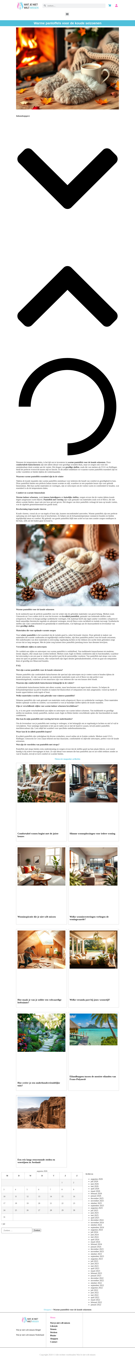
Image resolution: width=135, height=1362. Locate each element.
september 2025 (97, 1205)
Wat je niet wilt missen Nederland (30, 1335)
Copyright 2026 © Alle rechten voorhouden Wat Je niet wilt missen (67, 1355)
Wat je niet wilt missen (60, 1323)
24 (4, 1210)
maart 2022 (95, 1300)
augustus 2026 (97, 1179)
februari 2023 (96, 1273)
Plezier (53, 1335)
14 (51, 1196)
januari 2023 (96, 1275)
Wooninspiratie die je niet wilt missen (37, 916)
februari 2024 (96, 1244)
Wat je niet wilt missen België (28, 1330)
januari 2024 (96, 1247)
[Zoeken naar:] (16, 1230)
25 (16, 1210)
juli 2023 (94, 1261)
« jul (3, 1224)
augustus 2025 (97, 1208)
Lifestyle (54, 1326)
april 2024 (95, 1239)
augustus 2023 (97, 1259)
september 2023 (97, 1256)
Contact (53, 1342)
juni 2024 (95, 1234)
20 (39, 1203)
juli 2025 (94, 1210)
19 (27, 1203)
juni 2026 (95, 1184)
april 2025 (95, 1218)
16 (74, 1196)
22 (62, 1203)
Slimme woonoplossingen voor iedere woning (92, 833)
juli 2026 (94, 1181)
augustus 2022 (97, 1288)
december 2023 (97, 1249)
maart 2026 (95, 1191)
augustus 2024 (97, 1230)
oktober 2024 (96, 1225)
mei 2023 (94, 1266)
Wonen (53, 1329)
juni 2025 (95, 1213)
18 (16, 1203)
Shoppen (47, 1310)
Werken (53, 1332)
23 (74, 1203)
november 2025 (97, 1201)
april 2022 (95, 1297)
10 (4, 1196)
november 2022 (97, 1280)
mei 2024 (94, 1237)
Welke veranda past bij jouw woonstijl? (90, 999)
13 (39, 1196)
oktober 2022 (96, 1283)
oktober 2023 (96, 1254)
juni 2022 (95, 1292)
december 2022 (97, 1278)
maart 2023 (95, 1271)
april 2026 (95, 1189)
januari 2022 (96, 1305)
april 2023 (95, 1268)
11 (16, 1196)
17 (4, 1203)
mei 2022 (94, 1295)
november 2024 (97, 1222)
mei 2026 (94, 1186)
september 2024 (97, 1227)
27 (39, 1210)
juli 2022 (94, 1290)
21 (51, 1203)
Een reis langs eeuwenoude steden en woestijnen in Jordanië (36, 1161)
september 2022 (97, 1285)
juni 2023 (95, 1263)
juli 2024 (94, 1232)
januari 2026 (96, 1196)
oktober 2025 (96, 1203)
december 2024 (97, 1220)
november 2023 (97, 1251)
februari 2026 (96, 1193)
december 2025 (97, 1198)
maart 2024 (95, 1242)
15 (62, 1196)
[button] (67, 14)
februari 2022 (96, 1302)
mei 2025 (94, 1215)
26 (27, 1210)
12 (27, 1196)
